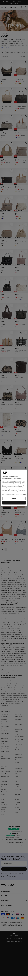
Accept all (14, 502)
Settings (14, 498)
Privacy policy (23, 494)
